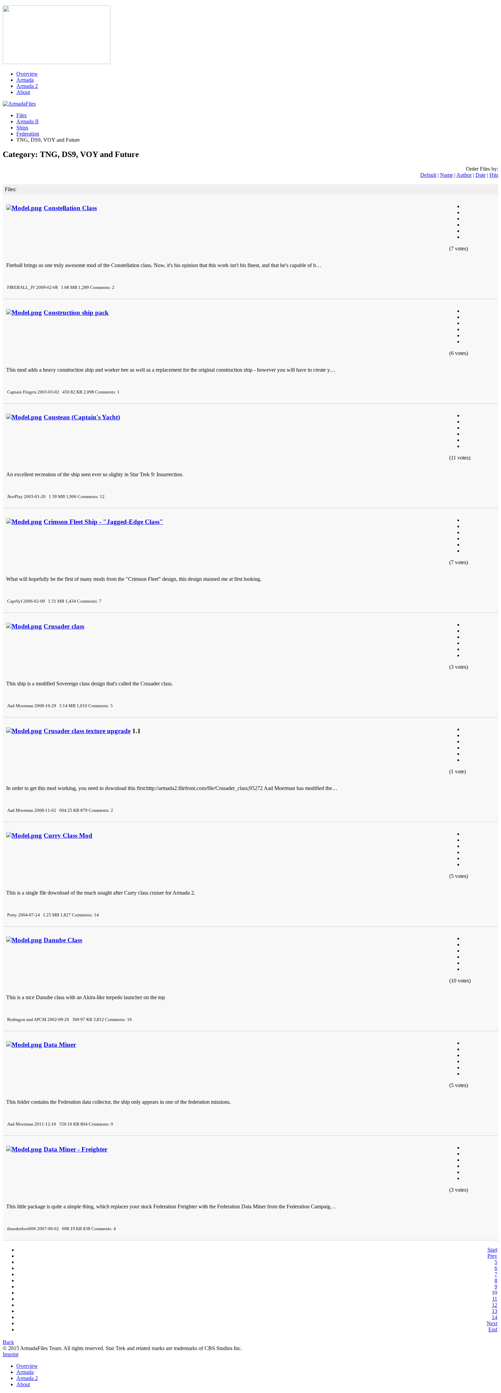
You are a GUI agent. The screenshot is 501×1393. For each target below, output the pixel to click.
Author (464, 175)
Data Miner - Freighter (75, 1149)
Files (21, 115)
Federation (27, 134)
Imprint (10, 1354)
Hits (493, 175)
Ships (22, 127)
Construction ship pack (76, 312)
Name (446, 175)
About (23, 92)
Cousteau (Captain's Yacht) (82, 417)
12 (494, 1305)
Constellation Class (70, 208)
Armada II (27, 121)
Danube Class (63, 940)
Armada (25, 80)
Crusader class (64, 626)
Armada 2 (27, 86)
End (492, 1329)
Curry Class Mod (68, 835)
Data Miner (60, 1044)
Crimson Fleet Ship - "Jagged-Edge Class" (103, 521)
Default (428, 175)
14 (494, 1317)
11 (494, 1299)
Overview (27, 74)
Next (492, 1323)
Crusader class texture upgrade (87, 730)
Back (8, 1342)
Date (480, 175)
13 (494, 1311)
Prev (492, 1256)
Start (492, 1250)
